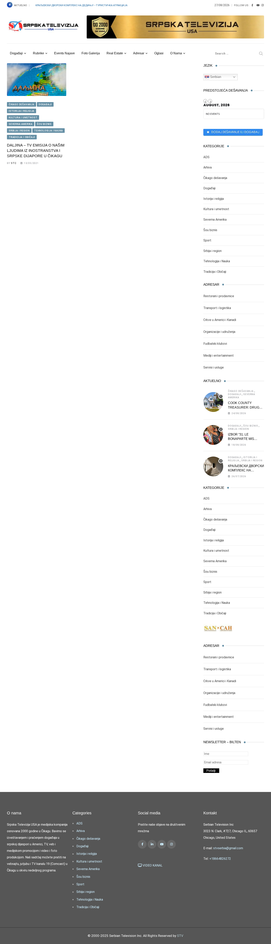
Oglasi (158, 53)
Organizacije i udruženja (219, 332)
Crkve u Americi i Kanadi (219, 320)
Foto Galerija (91, 53)
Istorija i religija (213, 199)
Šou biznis (210, 230)
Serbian (215, 77)
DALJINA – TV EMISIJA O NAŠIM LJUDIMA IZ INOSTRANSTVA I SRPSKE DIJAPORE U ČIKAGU (35, 150)
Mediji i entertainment (218, 355)
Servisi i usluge (213, 367)
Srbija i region (212, 251)
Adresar (138, 53)
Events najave (64, 53)
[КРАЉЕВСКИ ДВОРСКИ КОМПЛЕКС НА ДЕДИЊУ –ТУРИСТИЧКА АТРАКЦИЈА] (213, 466)
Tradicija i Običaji (214, 272)
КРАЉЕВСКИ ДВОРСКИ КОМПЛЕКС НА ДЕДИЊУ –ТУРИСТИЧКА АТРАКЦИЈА (82, 5)
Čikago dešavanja (215, 178)
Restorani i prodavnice (218, 296)
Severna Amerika (215, 219)
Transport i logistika (217, 308)
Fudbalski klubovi (215, 344)
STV (180, 936)
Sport (207, 240)
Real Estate (115, 53)
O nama (176, 53)
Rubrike (38, 53)
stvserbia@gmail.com (228, 848)
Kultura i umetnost (216, 209)
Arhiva (207, 167)
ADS (206, 157)
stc (13, 163)
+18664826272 (220, 859)
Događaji (16, 53)
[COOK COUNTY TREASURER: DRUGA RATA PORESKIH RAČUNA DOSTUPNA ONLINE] (213, 402)
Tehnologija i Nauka (216, 261)
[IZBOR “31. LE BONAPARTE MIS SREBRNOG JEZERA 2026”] (213, 435)
